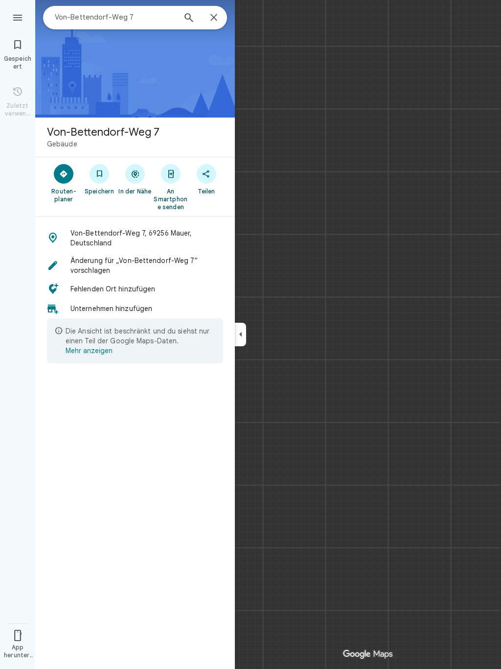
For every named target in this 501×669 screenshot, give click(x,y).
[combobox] (115, 17)
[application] (250, 334)
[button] (135, 238)
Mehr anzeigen (89, 350)
